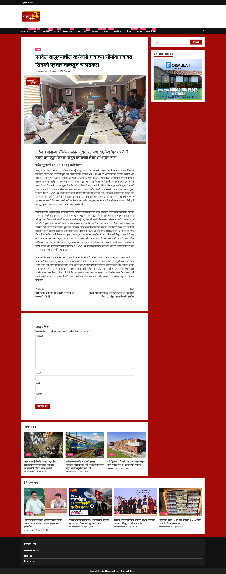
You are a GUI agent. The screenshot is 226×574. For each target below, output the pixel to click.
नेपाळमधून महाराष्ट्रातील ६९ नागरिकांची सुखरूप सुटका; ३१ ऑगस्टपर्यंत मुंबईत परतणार (89, 521)
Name (38, 373)
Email (38, 383)
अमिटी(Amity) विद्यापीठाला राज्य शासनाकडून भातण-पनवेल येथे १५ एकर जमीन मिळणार (126, 463)
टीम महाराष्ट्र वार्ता (41, 71)
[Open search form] (204, 31)
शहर (37, 30)
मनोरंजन (97, 30)
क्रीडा (57, 30)
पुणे (118, 513)
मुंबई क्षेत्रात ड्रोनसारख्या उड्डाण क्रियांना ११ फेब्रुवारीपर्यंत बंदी (54, 292)
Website (38, 393)
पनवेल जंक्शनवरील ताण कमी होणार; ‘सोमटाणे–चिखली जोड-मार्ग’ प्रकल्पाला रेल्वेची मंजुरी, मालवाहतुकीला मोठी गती (85, 465)
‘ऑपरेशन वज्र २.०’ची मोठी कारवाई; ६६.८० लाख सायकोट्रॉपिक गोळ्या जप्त (179, 521)
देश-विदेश (47, 30)
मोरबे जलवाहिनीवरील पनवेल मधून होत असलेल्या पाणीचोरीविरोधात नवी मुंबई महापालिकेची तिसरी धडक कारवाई (40, 465)
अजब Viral (151, 30)
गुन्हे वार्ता (164, 513)
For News (28, 555)
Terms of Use (29, 561)
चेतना (131, 30)
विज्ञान (108, 30)
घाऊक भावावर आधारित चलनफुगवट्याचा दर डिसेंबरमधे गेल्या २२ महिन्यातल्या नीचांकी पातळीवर (111, 292)
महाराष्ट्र (26, 30)
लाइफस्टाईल (82, 30)
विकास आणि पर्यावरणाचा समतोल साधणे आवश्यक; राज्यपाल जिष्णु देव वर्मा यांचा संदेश (134, 521)
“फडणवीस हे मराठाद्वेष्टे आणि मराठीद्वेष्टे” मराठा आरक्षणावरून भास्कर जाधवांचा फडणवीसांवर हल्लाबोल (43, 523)
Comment (39, 335)
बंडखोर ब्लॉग (68, 30)
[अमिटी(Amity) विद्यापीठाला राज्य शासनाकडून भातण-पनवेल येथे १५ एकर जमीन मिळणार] (126, 445)
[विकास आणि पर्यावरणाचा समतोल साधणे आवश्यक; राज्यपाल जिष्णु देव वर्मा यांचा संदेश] (135, 502)
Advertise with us (31, 550)
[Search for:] (172, 42)
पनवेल (38, 49)
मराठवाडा (29, 513)
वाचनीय (140, 30)
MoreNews (121, 571)
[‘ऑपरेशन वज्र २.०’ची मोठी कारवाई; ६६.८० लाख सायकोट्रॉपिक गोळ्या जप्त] (180, 502)
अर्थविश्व (117, 31)
